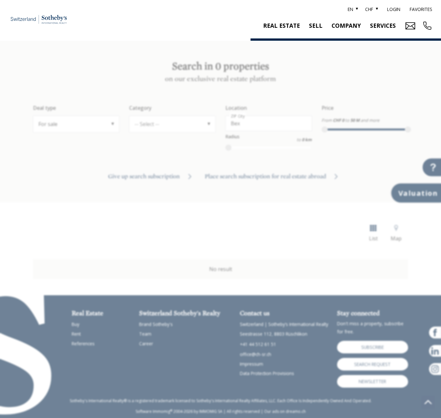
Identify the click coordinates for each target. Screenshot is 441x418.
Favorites (421, 9)
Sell (316, 25)
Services (383, 25)
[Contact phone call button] (426, 26)
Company (346, 25)
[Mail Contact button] (409, 25)
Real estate (281, 25)
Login (393, 9)
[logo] (38, 19)
